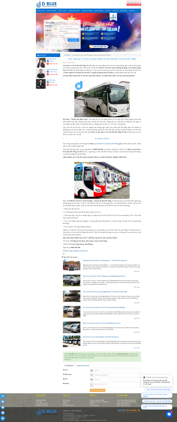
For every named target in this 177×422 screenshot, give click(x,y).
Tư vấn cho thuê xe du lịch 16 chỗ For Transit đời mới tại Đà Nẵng (104, 306)
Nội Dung (66, 382)
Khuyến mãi (66, 400)
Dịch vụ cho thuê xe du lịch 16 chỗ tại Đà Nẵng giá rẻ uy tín (102, 321)
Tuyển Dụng (39, 400)
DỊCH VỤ (115, 10)
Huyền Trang (53, 70)
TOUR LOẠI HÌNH (87, 10)
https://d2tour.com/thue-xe (78, 249)
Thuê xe (92, 402)
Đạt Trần (51, 81)
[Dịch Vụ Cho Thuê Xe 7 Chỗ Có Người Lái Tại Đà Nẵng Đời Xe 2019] (71, 279)
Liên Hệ (132, 10)
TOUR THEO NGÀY (74, 10)
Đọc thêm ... (137, 270)
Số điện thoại (67, 373)
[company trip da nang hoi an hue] (88, 31)
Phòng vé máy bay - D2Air (97, 398)
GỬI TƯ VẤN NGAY (98, 389)
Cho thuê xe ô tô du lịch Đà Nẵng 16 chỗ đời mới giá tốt (100, 335)
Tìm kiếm (74, 38)
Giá (46, 33)
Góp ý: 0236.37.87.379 (123, 404)
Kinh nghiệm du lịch (68, 404)
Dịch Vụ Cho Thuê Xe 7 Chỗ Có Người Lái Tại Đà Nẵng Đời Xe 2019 (104, 275)
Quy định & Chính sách (42, 404)
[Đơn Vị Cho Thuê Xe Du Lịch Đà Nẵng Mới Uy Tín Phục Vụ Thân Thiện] (71, 294)
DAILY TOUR (62, 10)
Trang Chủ (40, 10)
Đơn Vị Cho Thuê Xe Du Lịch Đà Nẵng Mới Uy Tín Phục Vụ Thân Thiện (105, 290)
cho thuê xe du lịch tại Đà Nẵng (107, 142)
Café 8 (64, 402)
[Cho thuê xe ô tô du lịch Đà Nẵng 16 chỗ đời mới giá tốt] (71, 339)
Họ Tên (65, 368)
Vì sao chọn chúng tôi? (42, 402)
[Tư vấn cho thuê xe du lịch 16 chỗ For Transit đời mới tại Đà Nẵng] (71, 310)
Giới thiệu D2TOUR (41, 398)
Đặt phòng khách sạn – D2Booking (99, 400)
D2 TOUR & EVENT (102, 137)
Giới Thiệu (123, 10)
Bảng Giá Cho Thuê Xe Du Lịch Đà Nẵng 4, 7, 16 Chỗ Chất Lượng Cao (105, 259)
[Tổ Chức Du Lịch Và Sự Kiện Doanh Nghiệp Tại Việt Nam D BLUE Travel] (48, 4)
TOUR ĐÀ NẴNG (51, 10)
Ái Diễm (51, 59)
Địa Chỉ (65, 377)
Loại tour (48, 29)
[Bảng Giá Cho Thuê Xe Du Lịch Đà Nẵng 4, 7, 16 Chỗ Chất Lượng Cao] (71, 263)
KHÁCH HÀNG (99, 10)
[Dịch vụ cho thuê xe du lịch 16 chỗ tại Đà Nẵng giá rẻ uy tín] (71, 326)
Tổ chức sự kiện (94, 404)
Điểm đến (48, 24)
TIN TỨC (108, 10)
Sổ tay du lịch (66, 398)
